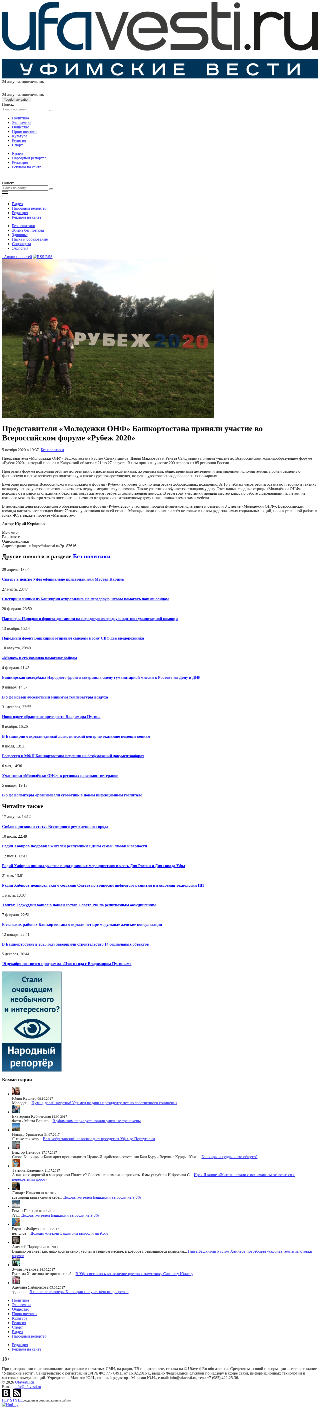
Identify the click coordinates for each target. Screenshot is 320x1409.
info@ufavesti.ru (27, 1387)
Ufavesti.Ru (24, 1382)
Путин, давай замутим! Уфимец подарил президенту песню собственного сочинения (104, 1103)
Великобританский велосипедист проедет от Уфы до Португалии (99, 1139)
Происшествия (24, 131)
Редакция (20, 162)
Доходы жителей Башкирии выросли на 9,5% (102, 1197)
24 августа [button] (11, 81)
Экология (20, 248)
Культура (19, 136)
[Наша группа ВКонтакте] (6, 1396)
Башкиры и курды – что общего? (230, 1157)
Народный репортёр (29, 158)
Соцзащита (21, 244)
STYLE (12, 1400)
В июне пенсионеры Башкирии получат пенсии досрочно (79, 1292)
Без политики (23, 226)
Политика (20, 118)
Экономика (21, 122)
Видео (17, 153)
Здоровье (20, 235)
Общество (20, 127)
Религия (19, 140)
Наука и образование (30, 239)
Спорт (17, 145)
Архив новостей (17, 257)
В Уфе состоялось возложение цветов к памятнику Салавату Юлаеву (134, 1274)
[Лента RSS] (17, 1396)
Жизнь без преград (28, 230)
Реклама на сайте (26, 167)
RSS (48, 257)
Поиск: (8, 104)
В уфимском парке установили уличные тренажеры (96, 1121)
